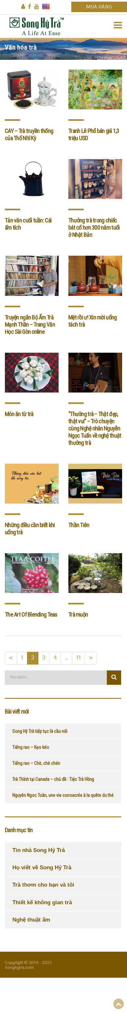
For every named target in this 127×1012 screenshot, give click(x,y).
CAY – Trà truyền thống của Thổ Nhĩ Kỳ (29, 134)
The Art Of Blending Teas (31, 614)
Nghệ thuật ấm (31, 920)
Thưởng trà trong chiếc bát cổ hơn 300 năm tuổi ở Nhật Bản (94, 227)
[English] (46, 6)
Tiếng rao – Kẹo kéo (30, 747)
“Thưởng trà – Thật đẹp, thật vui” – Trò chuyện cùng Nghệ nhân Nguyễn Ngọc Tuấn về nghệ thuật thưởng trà (94, 428)
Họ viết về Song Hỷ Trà (41, 867)
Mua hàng (99, 7)
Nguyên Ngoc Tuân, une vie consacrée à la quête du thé (63, 795)
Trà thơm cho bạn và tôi (43, 885)
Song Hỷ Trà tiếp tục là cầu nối (39, 731)
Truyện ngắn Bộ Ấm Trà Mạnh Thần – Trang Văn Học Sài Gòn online (30, 324)
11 (78, 658)
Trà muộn (78, 614)
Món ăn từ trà (19, 413)
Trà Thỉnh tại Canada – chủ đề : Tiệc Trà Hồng (53, 779)
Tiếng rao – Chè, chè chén (36, 763)
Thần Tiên (79, 525)
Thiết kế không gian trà (42, 902)
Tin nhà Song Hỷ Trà (38, 850)
